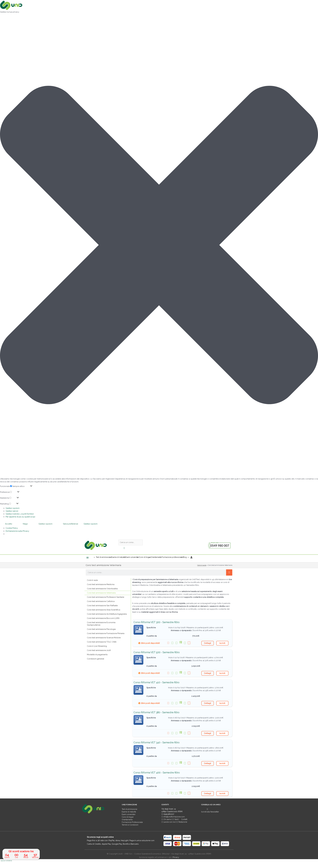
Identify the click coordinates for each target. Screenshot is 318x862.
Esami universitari (128, 814)
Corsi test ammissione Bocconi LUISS (103, 618)
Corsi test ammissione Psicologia (101, 629)
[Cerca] (229, 572)
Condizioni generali (95, 659)
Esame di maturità (129, 812)
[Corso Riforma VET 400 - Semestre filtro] (138, 780)
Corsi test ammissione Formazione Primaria (105, 633)
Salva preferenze (70, 524)
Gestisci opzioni (12, 508)
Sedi (176, 819)
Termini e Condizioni (130, 825)
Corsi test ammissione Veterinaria (101, 593)
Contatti (184, 819)
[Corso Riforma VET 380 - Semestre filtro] (138, 720)
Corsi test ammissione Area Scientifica (103, 610)
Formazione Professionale (132, 822)
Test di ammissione (129, 809)
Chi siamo (167, 819)
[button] (159, 245)
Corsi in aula (201, 565)
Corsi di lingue (127, 817)
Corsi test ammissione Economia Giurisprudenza (101, 623)
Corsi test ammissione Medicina (100, 584)
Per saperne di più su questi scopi (20, 517)
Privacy (176, 857)
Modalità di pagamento (97, 654)
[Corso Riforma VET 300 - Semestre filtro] (138, 630)
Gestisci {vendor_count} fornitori (20, 514)
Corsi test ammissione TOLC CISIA (101, 642)
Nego (25, 524)
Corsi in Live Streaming (97, 646)
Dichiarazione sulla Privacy (17, 531)
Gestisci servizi (12, 511)
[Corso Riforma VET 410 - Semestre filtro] (138, 690)
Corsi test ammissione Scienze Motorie (104, 638)
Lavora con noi (169, 822)
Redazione (182, 822)
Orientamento (127, 820)
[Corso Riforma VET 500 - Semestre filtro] (138, 660)
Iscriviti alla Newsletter (210, 812)
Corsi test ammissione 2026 (99, 650)
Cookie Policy (12, 528)
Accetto (8, 524)
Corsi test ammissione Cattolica (101, 601)
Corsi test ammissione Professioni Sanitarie (105, 597)
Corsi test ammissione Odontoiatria (102, 589)
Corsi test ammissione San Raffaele (102, 605)
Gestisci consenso (6, 861)
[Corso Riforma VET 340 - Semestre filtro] (138, 750)
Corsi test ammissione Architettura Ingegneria (107, 614)
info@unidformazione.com (174, 817)
